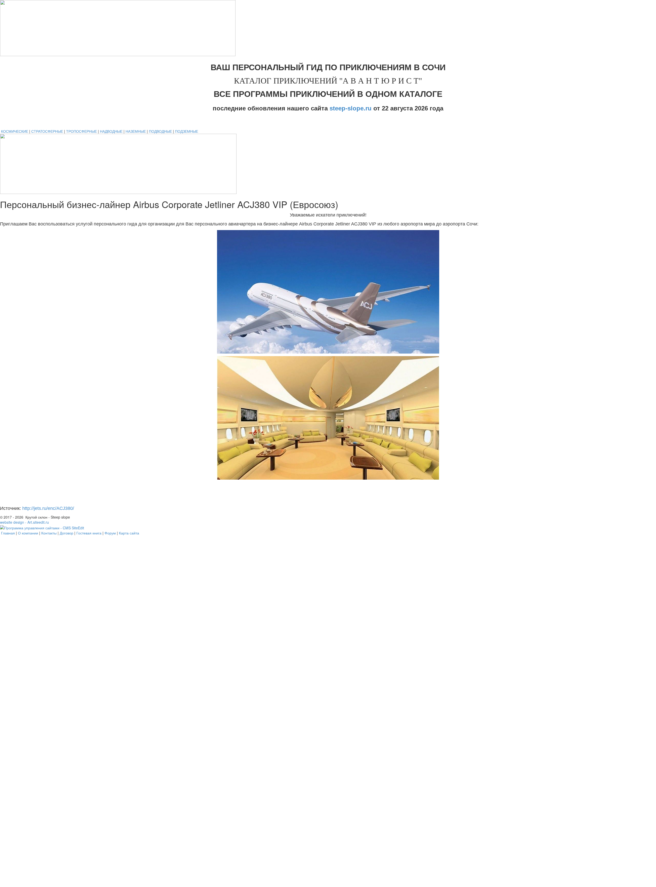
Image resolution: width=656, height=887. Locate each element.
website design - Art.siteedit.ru (24, 522)
